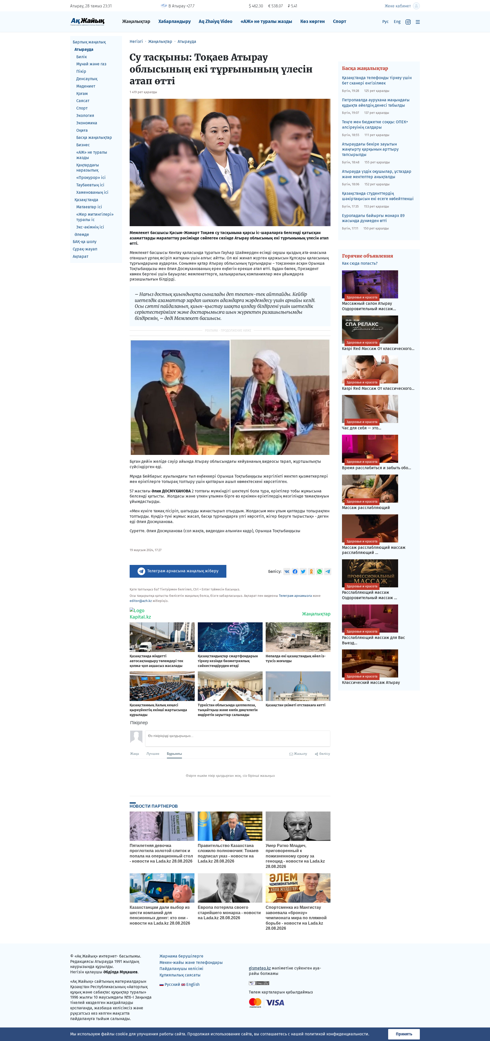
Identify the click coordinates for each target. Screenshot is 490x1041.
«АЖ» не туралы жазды (266, 21)
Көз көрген (312, 21)
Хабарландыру (174, 21)
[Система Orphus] (259, 982)
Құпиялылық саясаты (180, 975)
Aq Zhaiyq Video (215, 21)
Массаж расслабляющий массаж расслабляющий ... (374, 547)
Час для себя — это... (361, 425)
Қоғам (82, 93)
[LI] (260, 957)
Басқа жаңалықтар (94, 137)
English (193, 984)
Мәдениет (85, 86)
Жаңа (134, 753)
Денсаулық (86, 78)
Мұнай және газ (91, 64)
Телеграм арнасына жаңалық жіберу (182, 570)
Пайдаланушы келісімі (181, 968)
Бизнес (83, 144)
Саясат (82, 100)
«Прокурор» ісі (91, 177)
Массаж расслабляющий (366, 505)
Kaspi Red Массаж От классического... (378, 346)
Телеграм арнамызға (295, 596)
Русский (172, 984)
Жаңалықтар (136, 21)
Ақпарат (80, 256)
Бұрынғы (174, 753)
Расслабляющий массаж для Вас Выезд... (373, 637)
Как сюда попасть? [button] (359, 263)
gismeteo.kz (260, 968)
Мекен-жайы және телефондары (191, 962)
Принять (404, 1034)
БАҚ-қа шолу (84, 241)
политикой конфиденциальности (336, 1034)
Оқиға (82, 130)
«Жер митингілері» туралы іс (95, 217)
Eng (397, 21)
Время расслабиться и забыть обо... (376, 465)
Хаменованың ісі (92, 192)
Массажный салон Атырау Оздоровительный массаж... (369, 303)
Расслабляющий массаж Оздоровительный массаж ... (369, 592)
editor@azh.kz (141, 601)
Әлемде (82, 234)
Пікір (81, 71)
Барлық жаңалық (89, 42)
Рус (385, 21)
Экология (85, 115)
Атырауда (84, 49)
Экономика (86, 122)
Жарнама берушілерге (181, 956)
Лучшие (152, 753)
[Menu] (418, 22)
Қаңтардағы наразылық (87, 168)
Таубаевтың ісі (90, 185)
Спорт (339, 21)
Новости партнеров (154, 806)
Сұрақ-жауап (85, 249)
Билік (81, 56)
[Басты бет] (87, 21)
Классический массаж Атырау (371, 679)
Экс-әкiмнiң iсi (90, 227)
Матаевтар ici (89, 206)
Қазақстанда (86, 199)
